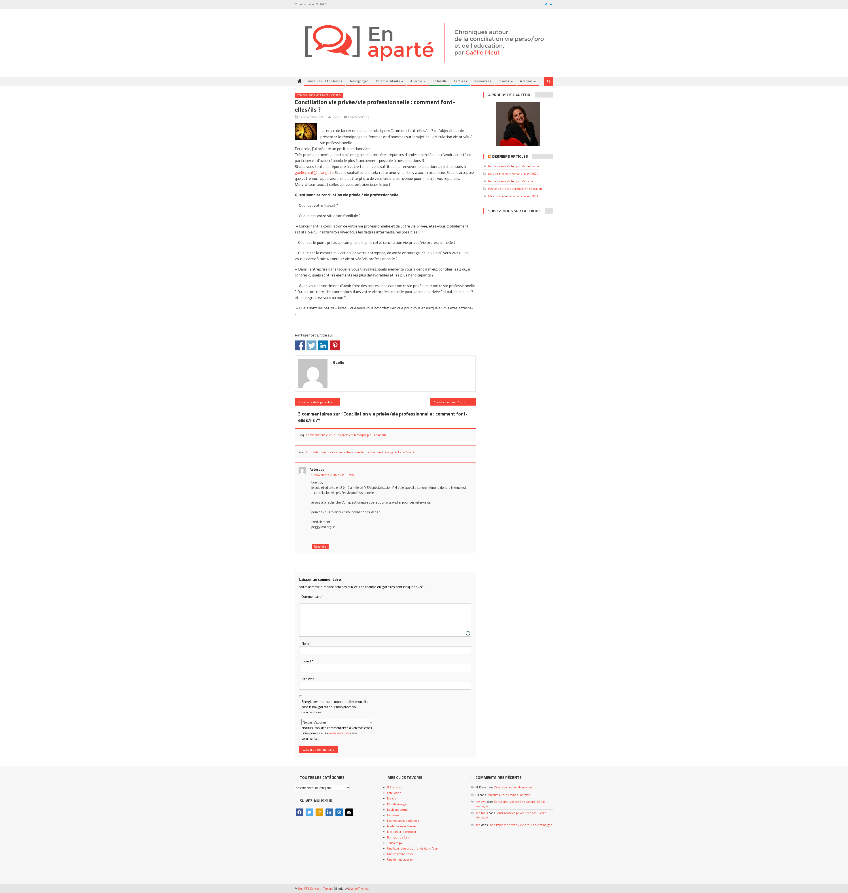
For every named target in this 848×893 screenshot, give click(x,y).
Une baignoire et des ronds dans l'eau (412, 848)
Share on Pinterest (335, 345)
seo (478, 824)
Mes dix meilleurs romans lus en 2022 (513, 173)
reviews (480, 801)
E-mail (307, 661)
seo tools (481, 812)
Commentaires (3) (359, 117)
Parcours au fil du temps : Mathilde (510, 181)
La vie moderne (397, 809)
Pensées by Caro (398, 837)
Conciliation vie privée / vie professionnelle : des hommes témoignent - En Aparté (360, 452)
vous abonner (339, 733)
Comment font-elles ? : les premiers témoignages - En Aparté (346, 434)
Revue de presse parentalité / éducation (515, 188)
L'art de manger (397, 804)
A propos (526, 81)
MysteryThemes (358, 888)
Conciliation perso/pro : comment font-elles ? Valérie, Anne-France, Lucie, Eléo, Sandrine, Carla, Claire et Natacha (455, 402)
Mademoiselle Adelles (401, 826)
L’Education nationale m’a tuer (513, 787)
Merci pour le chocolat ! (402, 831)
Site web (307, 678)
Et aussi (503, 81)
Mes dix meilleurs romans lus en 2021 (513, 196)
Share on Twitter (311, 345)
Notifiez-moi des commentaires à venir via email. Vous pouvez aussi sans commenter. (337, 733)
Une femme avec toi (400, 859)
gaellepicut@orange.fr (314, 172)
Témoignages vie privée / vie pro (319, 95)
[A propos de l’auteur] (518, 124)
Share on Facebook (300, 345)
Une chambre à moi (400, 854)
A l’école (416, 81)
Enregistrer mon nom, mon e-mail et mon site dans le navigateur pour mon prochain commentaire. (334, 706)
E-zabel (392, 798)
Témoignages (358, 81)
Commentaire (312, 596)
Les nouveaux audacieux (403, 820)
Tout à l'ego (394, 842)
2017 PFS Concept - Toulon (314, 888)
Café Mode (394, 792)
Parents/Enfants (388, 81)
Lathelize (393, 815)
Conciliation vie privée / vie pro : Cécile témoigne (510, 803)
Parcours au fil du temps (324, 81)
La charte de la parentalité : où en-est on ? (320, 402)
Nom (306, 643)
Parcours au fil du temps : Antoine (508, 794)
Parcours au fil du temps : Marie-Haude (513, 166)
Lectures (460, 81)
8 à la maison (395, 787)
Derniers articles (510, 156)
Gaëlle (336, 117)
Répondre (320, 546)
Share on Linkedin (323, 345)
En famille (440, 81)
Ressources (482, 81)
